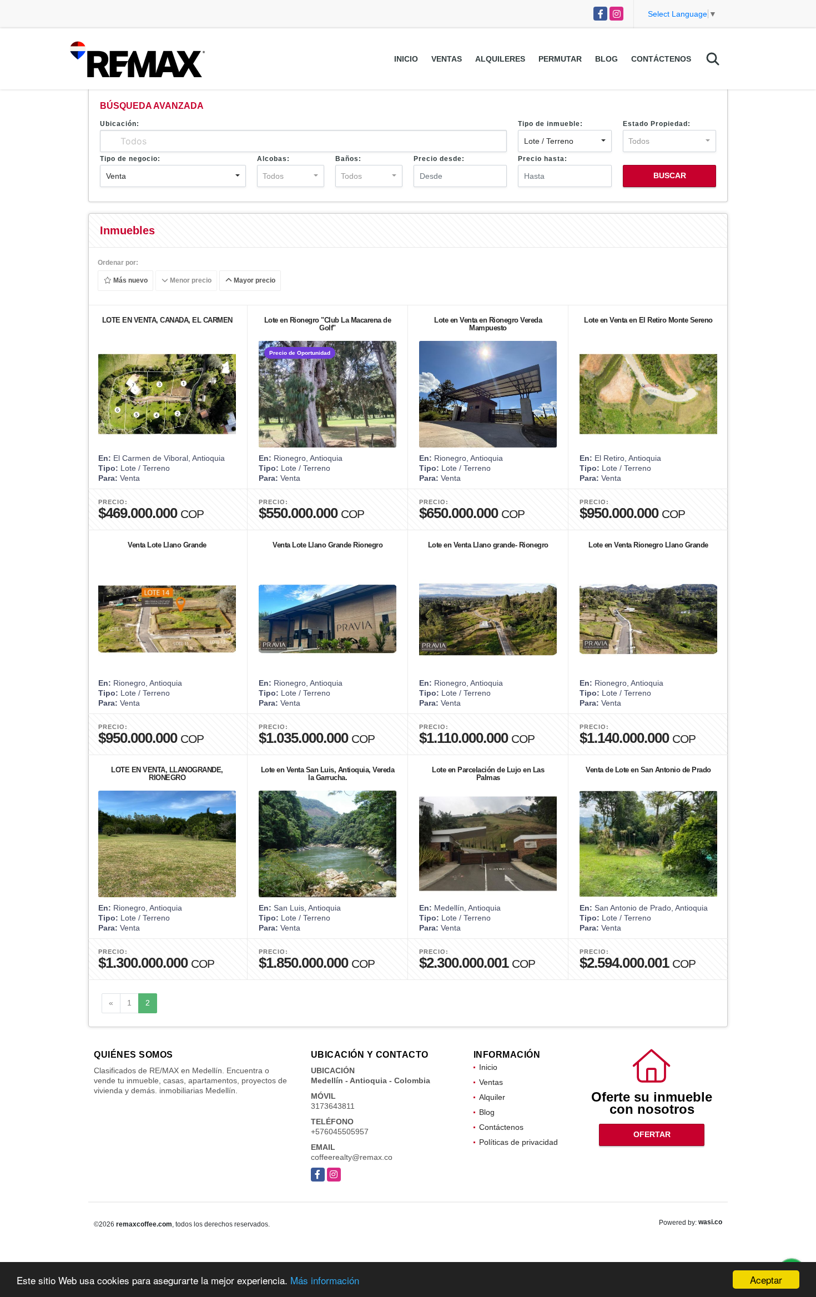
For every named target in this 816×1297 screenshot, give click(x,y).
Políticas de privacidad (518, 1142)
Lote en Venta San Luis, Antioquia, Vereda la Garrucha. (328, 774)
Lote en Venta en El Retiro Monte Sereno (648, 320)
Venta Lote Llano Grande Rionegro (327, 545)
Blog (606, 58)
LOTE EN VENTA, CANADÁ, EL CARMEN (167, 320)
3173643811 (333, 1106)
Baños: (348, 159)
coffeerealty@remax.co (351, 1157)
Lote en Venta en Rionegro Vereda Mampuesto (488, 324)
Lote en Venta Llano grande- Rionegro (488, 545)
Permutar (560, 58)
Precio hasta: (542, 159)
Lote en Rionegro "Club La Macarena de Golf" (327, 324)
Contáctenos (661, 58)
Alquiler (492, 1097)
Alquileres (500, 58)
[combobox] (564, 141)
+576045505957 (340, 1131)
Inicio (406, 58)
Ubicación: (119, 124)
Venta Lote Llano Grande (167, 545)
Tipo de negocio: (130, 159)
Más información (324, 1280)
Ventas (446, 58)
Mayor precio (253, 281)
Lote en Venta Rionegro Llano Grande (648, 545)
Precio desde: (439, 159)
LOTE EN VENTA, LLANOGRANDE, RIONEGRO (167, 774)
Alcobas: (273, 159)
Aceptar (766, 1279)
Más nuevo (130, 281)
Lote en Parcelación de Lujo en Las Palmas (488, 774)
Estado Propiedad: (657, 124)
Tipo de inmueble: (550, 124)
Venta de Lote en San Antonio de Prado (648, 770)
